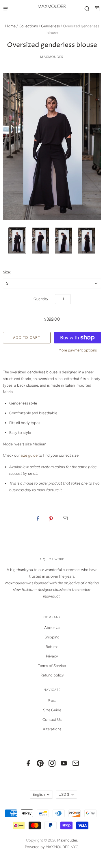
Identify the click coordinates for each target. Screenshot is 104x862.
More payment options (77, 350)
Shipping (52, 637)
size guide (29, 455)
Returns (52, 646)
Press (52, 700)
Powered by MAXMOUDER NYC (51, 847)
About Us (52, 627)
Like (37, 518)
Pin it (50, 518)
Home (10, 26)
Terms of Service (52, 665)
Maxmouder (52, 56)
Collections (28, 26)
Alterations (52, 729)
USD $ (64, 794)
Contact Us (52, 719)
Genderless (50, 26)
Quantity (41, 299)
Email (65, 518)
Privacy (52, 656)
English (39, 794)
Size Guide (52, 710)
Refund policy (52, 675)
